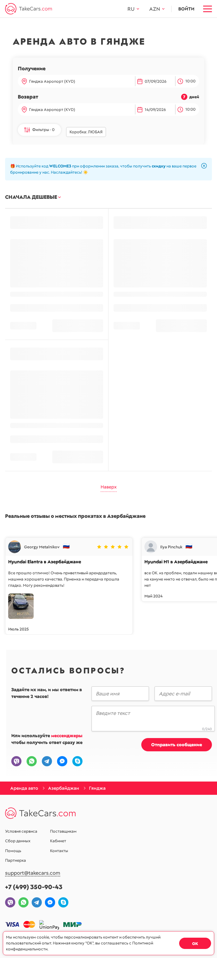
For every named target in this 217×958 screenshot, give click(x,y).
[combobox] (81, 81)
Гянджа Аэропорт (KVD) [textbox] (52, 81)
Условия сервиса (21, 831)
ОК (195, 943)
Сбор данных (18, 841)
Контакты (59, 850)
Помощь (13, 850)
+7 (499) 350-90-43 (33, 887)
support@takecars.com (32, 873)
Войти (186, 9)
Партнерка (15, 860)
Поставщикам (63, 831)
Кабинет (58, 841)
